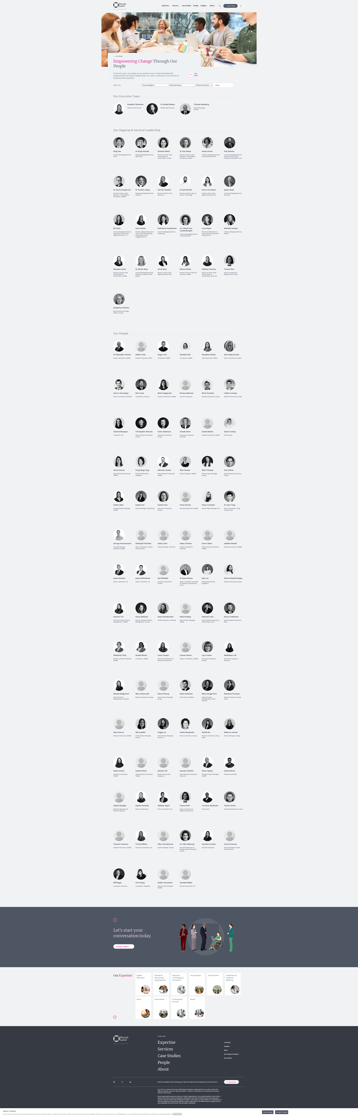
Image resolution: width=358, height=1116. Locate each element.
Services (165, 1049)
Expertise (166, 1042)
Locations (227, 1042)
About (163, 1069)
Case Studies (169, 1055)
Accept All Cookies (281, 1112)
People (164, 1062)
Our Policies (228, 1058)
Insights (227, 1046)
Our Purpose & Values (231, 1054)
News (226, 1050)
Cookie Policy (177, 1114)
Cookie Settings (267, 1112)
